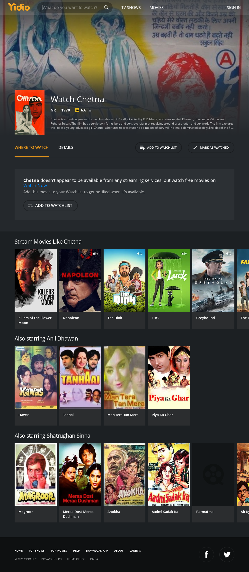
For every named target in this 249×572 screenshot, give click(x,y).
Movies (157, 7)
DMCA (94, 559)
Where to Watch (32, 147)
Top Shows (36, 550)
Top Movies (59, 550)
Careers (135, 550)
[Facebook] (206, 554)
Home (19, 550)
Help (76, 550)
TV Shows (131, 7)
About (118, 550)
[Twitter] (226, 554)
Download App (97, 550)
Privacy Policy (51, 559)
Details (65, 147)
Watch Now (35, 185)
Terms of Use (76, 559)
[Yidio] (19, 7)
